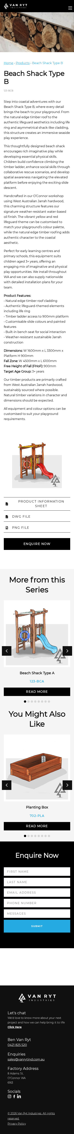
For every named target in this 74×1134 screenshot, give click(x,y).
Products (23, 63)
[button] (67, 651)
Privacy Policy (17, 1123)
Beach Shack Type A (37, 673)
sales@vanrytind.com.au (26, 1059)
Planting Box (37, 807)
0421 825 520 (17, 1045)
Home (8, 63)
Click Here (15, 1027)
